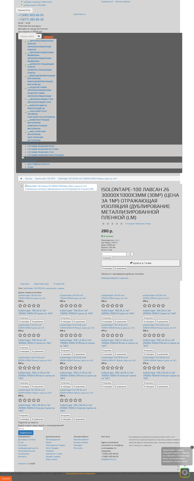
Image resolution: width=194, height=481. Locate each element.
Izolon (117, 240)
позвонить (123, 278)
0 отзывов (129, 223)
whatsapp (105, 278)
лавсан (61, 288)
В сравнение (121, 268)
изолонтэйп (51, 288)
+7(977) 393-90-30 (31, 19)
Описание (24, 284)
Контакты (22, 456)
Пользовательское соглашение (26, 452)
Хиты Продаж (52, 447)
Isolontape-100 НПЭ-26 (34, 288)
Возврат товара (53, 456)
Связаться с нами (54, 453)
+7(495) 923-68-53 (31, 15)
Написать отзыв (143, 223)
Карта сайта (51, 459)
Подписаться (26, 433)
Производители (53, 439)
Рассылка (78, 447)
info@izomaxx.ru (108, 459)
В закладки (107, 268)
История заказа (81, 442)
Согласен (6, 478)
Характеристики (41, 284)
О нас (31, 167)
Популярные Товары (55, 445)
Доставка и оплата (38, 164)
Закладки (78, 445)
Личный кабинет (81, 439)
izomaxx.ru (23, 463)
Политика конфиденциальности (28, 446)
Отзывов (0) (59, 284)
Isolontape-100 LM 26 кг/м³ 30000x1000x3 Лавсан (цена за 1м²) (87, 178)
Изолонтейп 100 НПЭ (45, 178)
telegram (114, 278)
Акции (48, 442)
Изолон (28, 178)
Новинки (50, 450)
